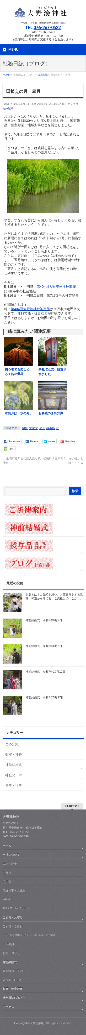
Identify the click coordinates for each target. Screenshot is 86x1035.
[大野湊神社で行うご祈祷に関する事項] (43, 510)
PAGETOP (72, 806)
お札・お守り (11, 953)
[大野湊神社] (43, 13)
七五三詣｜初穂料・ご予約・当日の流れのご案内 (29, 935)
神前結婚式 (13, 765)
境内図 (7, 881)
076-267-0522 (47, 27)
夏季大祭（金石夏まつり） (17, 908)
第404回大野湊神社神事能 (56, 287)
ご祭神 (7, 872)
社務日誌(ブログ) (14, 997)
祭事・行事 (13, 785)
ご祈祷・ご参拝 (13, 926)
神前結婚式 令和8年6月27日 (45, 620)
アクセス (8, 1007)
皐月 (42, 428)
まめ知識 (8, 108)
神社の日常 (13, 775)
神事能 (50, 428)
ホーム (7, 845)
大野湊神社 (37, 1023)
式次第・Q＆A (12, 980)
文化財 (33, 428)
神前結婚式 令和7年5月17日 (45, 697)
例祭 (25, 428)
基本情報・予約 (13, 971)
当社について (11, 854)
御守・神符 (13, 754)
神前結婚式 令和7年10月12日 (45, 671)
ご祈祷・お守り (13, 917)
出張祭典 (8, 944)
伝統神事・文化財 (14, 890)
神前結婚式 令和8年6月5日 (44, 646)
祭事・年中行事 (13, 989)
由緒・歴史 (10, 863)
